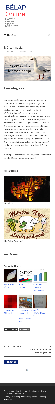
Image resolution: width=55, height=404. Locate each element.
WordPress (25, 396)
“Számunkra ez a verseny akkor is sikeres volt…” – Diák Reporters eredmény (25, 316)
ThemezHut (8, 399)
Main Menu (12, 35)
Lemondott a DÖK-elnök (9, 311)
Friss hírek (24, 329)
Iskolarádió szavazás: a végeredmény (39, 287)
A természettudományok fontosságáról (40, 349)
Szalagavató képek (9, 285)
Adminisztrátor (26, 51)
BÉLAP (15, 11)
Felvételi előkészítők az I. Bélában (39, 313)
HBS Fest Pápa (14, 346)
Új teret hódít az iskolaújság (25, 285)
